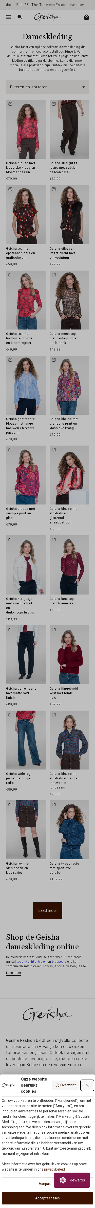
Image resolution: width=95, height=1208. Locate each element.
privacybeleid (54, 1169)
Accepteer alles (47, 1198)
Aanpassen (47, 1184)
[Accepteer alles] (87, 1085)
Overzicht (68, 1085)
